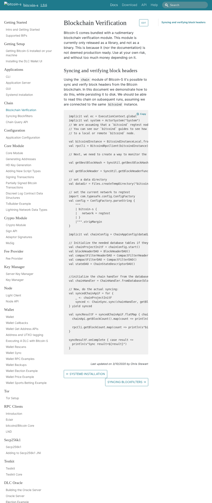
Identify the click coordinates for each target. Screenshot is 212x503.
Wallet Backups (16, 364)
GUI (8, 88)
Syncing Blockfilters (19, 116)
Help (154, 5)
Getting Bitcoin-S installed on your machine (29, 53)
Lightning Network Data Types (26, 209)
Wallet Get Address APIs (22, 329)
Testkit (10, 468)
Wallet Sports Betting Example (26, 382)
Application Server (18, 82)
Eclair (9, 419)
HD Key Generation (18, 165)
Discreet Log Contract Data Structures (24, 195)
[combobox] (185, 5)
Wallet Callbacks (17, 323)
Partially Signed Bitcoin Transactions (21, 185)
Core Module (14, 153)
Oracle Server (15, 496)
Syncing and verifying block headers (183, 22)
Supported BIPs (16, 35)
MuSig (10, 243)
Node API (12, 301)
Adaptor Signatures (19, 237)
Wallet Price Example (20, 376)
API (144, 5)
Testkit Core (14, 474)
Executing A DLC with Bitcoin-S (27, 341)
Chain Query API (17, 122)
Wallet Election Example (22, 370)
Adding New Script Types (23, 171)
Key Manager (15, 279)
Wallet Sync (14, 352)
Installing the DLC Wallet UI (24, 61)
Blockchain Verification (21, 110)
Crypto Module (16, 225)
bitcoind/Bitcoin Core (20, 425)
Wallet (10, 317)
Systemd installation (19, 94)
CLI (8, 76)
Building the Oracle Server (23, 490)
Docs (114, 5)
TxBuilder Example (18, 203)
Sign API (11, 231)
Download (129, 5)
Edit (143, 23)
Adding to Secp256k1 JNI (23, 453)
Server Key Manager (19, 273)
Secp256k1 (13, 447)
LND (9, 431)
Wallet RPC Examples (20, 358)
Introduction (14, 413)
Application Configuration (23, 137)
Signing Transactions (20, 177)
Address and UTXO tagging (24, 335)
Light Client (13, 295)
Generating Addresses (21, 159)
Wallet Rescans (16, 347)
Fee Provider (14, 258)
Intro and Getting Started (23, 29)
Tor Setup (12, 398)
